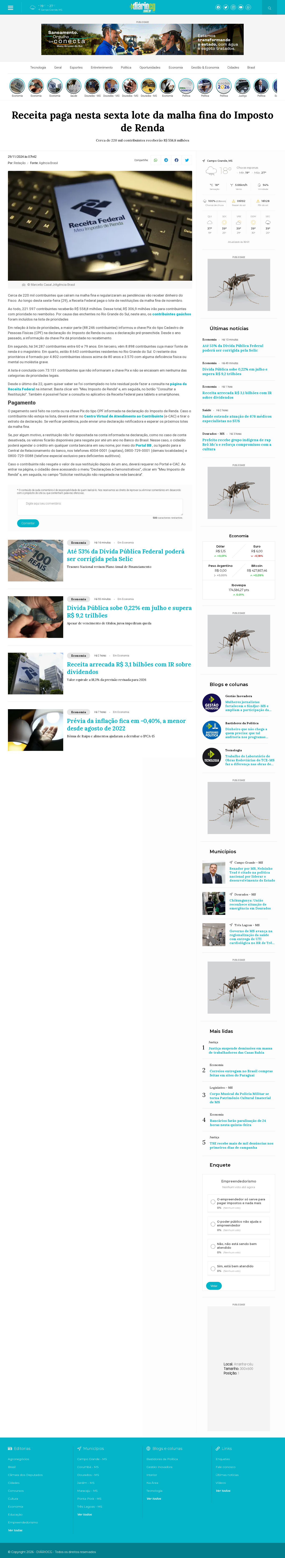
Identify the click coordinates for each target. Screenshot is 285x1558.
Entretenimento (102, 67)
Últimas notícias (229, 328)
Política (126, 67)
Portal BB (143, 445)
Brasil (251, 67)
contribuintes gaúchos (171, 314)
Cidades (233, 67)
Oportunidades (150, 67)
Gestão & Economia (205, 67)
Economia (176, 67)
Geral (58, 67)
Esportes (76, 67)
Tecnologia (38, 67)
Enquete (220, 1165)
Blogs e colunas (229, 684)
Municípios (223, 851)
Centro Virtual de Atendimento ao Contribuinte (123, 416)
